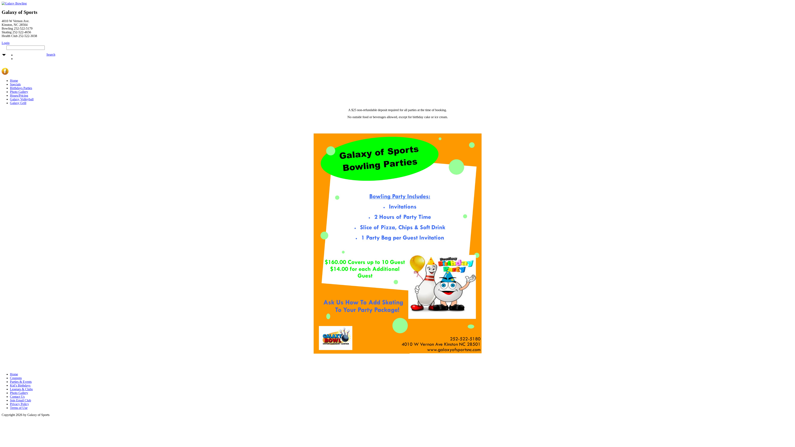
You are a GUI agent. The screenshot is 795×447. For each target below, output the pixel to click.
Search (50, 54)
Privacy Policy (19, 404)
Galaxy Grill (18, 103)
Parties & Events (21, 381)
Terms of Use (19, 408)
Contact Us (17, 396)
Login (6, 43)
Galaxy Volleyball (22, 99)
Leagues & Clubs (21, 389)
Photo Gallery (19, 92)
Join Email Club (20, 400)
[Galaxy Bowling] (14, 3)
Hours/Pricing (19, 95)
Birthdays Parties (21, 88)
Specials (15, 84)
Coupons (16, 378)
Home (14, 80)
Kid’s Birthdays (20, 385)
